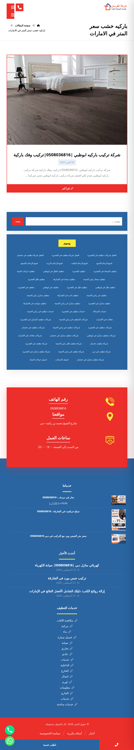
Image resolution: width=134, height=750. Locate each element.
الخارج (65, 671)
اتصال (65, 676)
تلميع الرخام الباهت (79, 263)
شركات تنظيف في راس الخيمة (66, 327)
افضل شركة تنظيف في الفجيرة (65, 255)
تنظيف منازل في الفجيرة (99, 303)
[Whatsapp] (9, 741)
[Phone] (9, 730)
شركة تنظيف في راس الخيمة (71, 351)
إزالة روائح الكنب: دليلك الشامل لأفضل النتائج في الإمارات (67, 591)
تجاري (64, 648)
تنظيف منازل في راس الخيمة (67, 303)
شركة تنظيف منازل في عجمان (90, 359)
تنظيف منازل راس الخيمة (38, 295)
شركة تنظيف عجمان (99, 343)
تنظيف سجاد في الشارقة (64, 279)
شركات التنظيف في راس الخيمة (73, 319)
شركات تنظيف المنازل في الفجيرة (36, 319)
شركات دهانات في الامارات (30, 335)
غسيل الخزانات (62, 359)
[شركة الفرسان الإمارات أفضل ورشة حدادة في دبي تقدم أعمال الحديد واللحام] (115, 7)
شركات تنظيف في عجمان (33, 327)
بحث (18, 221)
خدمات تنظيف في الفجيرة (73, 311)
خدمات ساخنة (65, 704)
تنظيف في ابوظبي (51, 287)
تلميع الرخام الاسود (104, 263)
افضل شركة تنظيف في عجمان (30, 255)
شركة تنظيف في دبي (101, 351)
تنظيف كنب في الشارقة (67, 295)
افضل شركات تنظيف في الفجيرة (102, 255)
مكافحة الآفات (65, 620)
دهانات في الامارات (104, 319)
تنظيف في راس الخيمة (97, 295)
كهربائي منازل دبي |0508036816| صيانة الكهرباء (67, 565)
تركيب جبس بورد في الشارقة (67, 578)
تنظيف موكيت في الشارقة (34, 303)
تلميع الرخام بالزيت (54, 263)
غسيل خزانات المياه (38, 359)
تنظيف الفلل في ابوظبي (53, 271)
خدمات (65, 659)
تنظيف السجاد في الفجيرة (105, 271)
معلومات (65, 687)
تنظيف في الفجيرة (26, 287)
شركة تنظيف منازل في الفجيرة (36, 351)
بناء (65, 632)
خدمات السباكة (99, 311)
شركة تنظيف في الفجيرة (36, 343)
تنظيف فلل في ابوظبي (105, 287)
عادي (65, 654)
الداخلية (65, 665)
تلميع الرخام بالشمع (29, 263)
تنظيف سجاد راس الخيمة (94, 279)
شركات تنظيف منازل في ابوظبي (101, 335)
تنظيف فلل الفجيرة (36, 279)
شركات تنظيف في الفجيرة (100, 327)
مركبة (64, 626)
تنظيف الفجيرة (78, 271)
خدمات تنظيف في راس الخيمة (40, 311)
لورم (65, 682)
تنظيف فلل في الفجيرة (77, 287)
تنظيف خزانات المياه (26, 271)
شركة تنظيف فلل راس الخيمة (69, 343)
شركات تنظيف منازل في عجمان (64, 335)
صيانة (65, 643)
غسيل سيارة (65, 637)
